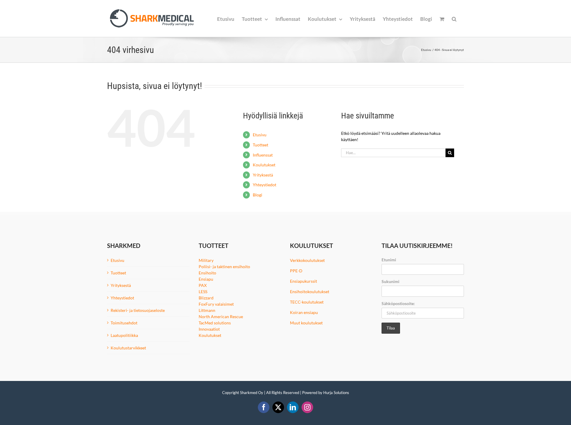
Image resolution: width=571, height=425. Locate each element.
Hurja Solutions (336, 392)
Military (206, 260)
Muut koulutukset (306, 322)
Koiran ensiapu (304, 312)
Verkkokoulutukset (307, 260)
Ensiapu (206, 279)
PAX (203, 285)
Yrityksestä (263, 174)
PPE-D (296, 270)
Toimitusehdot (124, 322)
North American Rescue (221, 316)
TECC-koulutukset (307, 301)
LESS (203, 291)
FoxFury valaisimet (216, 304)
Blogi (257, 194)
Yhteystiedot (264, 184)
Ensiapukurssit (303, 281)
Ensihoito (207, 272)
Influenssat (263, 154)
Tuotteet (260, 144)
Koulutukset (264, 164)
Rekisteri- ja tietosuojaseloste (138, 310)
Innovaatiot (209, 329)
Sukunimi (390, 281)
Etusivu (259, 134)
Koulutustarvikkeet (128, 347)
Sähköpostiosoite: (398, 303)
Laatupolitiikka (124, 335)
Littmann (207, 310)
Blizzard (206, 297)
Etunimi (389, 259)
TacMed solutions (215, 322)
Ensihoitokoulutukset (309, 291)
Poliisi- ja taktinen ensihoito (224, 266)
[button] (454, 18)
